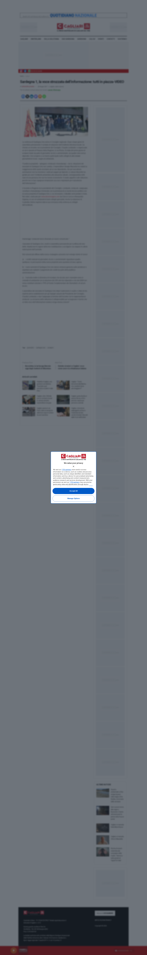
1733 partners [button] (66, 470)
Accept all (74, 491)
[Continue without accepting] (73, 466)
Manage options (73, 498)
